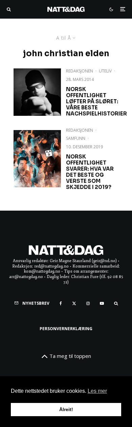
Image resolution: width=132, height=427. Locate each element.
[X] (74, 303)
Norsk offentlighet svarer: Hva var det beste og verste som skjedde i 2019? (90, 172)
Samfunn (75, 138)
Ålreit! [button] (66, 409)
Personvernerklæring (66, 329)
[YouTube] (102, 303)
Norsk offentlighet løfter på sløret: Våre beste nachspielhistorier (96, 101)
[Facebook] (60, 303)
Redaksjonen (79, 71)
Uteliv (105, 71)
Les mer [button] (97, 391)
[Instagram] (88, 303)
